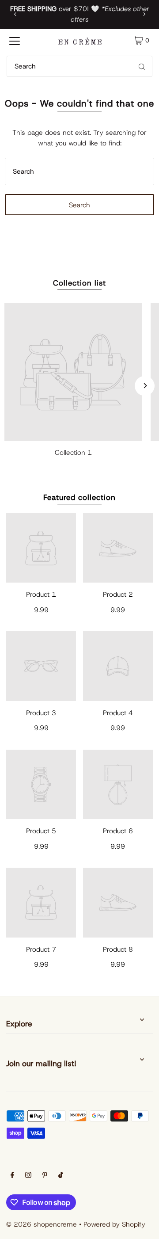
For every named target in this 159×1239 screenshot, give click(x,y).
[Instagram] (28, 1175)
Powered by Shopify (114, 1224)
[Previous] (15, 14)
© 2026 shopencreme (41, 1224)
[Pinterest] (44, 1175)
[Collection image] (73, 372)
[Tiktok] (60, 1175)
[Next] (144, 14)
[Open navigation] (15, 40)
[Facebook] (12, 1175)
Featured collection (79, 497)
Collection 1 (73, 452)
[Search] (141, 66)
